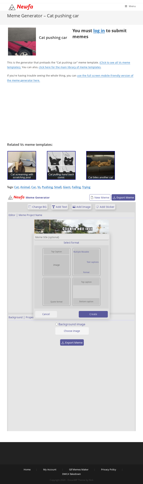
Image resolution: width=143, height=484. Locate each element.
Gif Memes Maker (78, 469)
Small (57, 187)
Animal (25, 187)
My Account (49, 469)
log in (99, 31)
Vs (38, 187)
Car (33, 187)
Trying (86, 187)
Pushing (47, 187)
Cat (16, 187)
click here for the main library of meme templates (70, 67)
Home (27, 469)
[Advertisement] (71, 112)
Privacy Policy (108, 469)
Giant (66, 187)
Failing (76, 187)
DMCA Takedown (71, 474)
